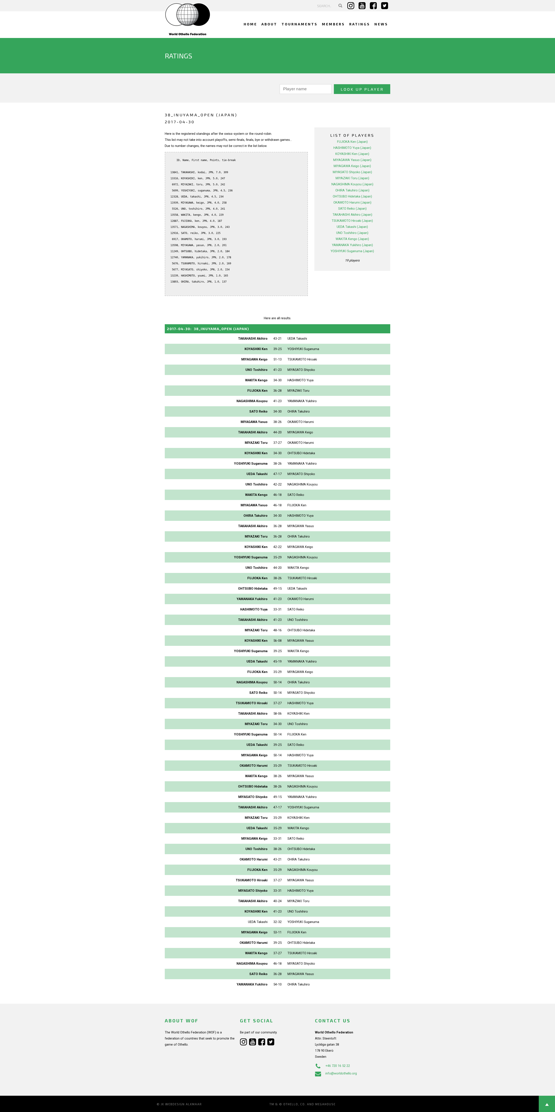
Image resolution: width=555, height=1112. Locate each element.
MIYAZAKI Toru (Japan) (352, 178)
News (381, 24)
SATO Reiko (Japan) (352, 209)
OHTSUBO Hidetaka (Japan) (352, 196)
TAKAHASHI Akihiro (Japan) (352, 215)
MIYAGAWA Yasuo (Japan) (352, 160)
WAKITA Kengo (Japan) (352, 239)
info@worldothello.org (341, 1073)
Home (250, 24)
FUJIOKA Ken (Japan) (352, 142)
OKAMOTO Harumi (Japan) (352, 202)
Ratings (359, 24)
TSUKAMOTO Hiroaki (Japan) (352, 221)
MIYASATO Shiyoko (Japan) (352, 172)
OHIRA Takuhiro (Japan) (352, 190)
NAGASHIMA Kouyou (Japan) (352, 184)
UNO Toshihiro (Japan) (352, 233)
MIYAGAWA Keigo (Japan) (352, 166)
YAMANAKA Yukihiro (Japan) (352, 245)
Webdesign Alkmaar (183, 1104)
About (269, 24)
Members (333, 24)
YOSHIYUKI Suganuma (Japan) (352, 251)
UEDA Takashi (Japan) (352, 227)
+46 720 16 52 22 (337, 1066)
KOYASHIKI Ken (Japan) (352, 154)
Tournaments (300, 24)
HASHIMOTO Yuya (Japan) (352, 148)
